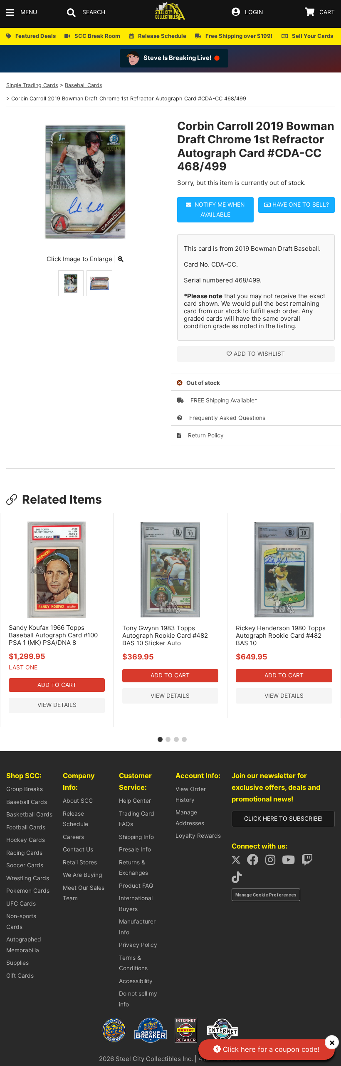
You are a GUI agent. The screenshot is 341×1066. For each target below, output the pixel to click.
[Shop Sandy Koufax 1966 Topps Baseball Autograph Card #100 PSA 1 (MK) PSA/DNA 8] (57, 615)
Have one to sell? (300, 204)
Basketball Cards (29, 814)
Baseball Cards (83, 85)
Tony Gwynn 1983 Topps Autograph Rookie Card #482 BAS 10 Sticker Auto (165, 635)
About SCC (78, 800)
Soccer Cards (24, 865)
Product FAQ (136, 885)
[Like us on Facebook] (255, 862)
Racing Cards (24, 852)
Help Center (135, 800)
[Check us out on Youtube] (291, 862)
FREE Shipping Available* (223, 400)
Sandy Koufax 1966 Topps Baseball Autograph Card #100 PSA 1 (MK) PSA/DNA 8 (53, 635)
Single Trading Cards (32, 85)
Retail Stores (80, 862)
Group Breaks (24, 789)
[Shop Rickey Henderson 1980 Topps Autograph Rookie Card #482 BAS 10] (284, 616)
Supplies (17, 962)
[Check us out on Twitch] (309, 862)
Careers (73, 837)
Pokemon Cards (27, 890)
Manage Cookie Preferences (266, 895)
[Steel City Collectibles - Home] (170, 12)
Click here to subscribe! (283, 818)
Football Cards (25, 827)
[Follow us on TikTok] (239, 879)
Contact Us (78, 849)
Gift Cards (20, 975)
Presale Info (135, 849)
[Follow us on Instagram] (272, 862)
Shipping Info (136, 837)
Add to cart (57, 685)
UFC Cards (21, 903)
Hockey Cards (25, 839)
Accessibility (136, 981)
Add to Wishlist (259, 353)
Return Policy (205, 435)
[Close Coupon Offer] (332, 1042)
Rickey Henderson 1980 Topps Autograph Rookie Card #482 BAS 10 (281, 635)
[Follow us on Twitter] (238, 862)
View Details (57, 705)
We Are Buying (82, 874)
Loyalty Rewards (198, 835)
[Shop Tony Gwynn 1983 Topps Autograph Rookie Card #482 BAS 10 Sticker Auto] (170, 616)
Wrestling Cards (27, 878)
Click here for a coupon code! (270, 1049)
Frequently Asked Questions (226, 417)
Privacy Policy (138, 944)
